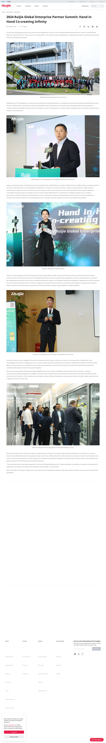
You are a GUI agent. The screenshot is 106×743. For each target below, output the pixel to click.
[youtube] (75, 654)
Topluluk (45, 6)
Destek (37, 6)
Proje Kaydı (25, 673)
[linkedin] (88, 26)
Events (7, 691)
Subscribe (96, 649)
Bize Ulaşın (83, 1)
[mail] (92, 26)
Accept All (14, 732)
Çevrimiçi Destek (42, 656)
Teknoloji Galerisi (42, 691)
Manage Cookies (14, 737)
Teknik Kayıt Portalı (43, 673)
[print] (96, 26)
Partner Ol (25, 665)
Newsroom (17, 12)
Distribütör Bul (26, 656)
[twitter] (84, 26)
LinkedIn (58, 673)
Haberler (7, 673)
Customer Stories (9, 708)
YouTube (58, 665)
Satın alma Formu (9, 699)
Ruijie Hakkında (9, 656)
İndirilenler (41, 665)
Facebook (58, 656)
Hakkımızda (85, 6)
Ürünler (19, 6)
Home (3, 12)
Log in (101, 1)
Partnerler (71, 1)
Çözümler (28, 6)
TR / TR (92, 1)
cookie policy (11, 725)
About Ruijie (9, 12)
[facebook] (80, 26)
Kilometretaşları (9, 665)
